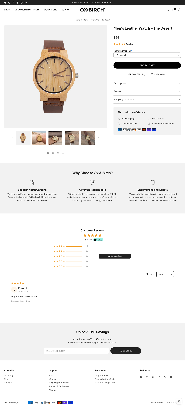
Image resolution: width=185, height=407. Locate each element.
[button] (119, 44)
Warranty (53, 390)
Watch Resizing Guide (105, 382)
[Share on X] (52, 153)
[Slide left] (13, 137)
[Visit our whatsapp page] (22, 3)
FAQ (51, 375)
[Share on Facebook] (47, 153)
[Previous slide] (9, 77)
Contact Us (54, 379)
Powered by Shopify (156, 402)
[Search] (168, 9)
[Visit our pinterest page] (13, 3)
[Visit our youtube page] (26, 3)
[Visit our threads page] (17, 3)
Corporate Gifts (102, 375)
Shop (7, 9)
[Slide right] (98, 137)
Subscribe (125, 350)
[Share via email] (62, 153)
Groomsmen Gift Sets (27, 9)
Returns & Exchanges (59, 386)
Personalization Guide (105, 379)
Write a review (115, 256)
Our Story (8, 375)
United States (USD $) (13, 402)
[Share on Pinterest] (57, 153)
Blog (6, 379)
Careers (8, 382)
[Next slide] (102, 77)
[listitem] (92, 2)
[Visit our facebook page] (5, 3)
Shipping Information (59, 382)
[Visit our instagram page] (9, 3)
